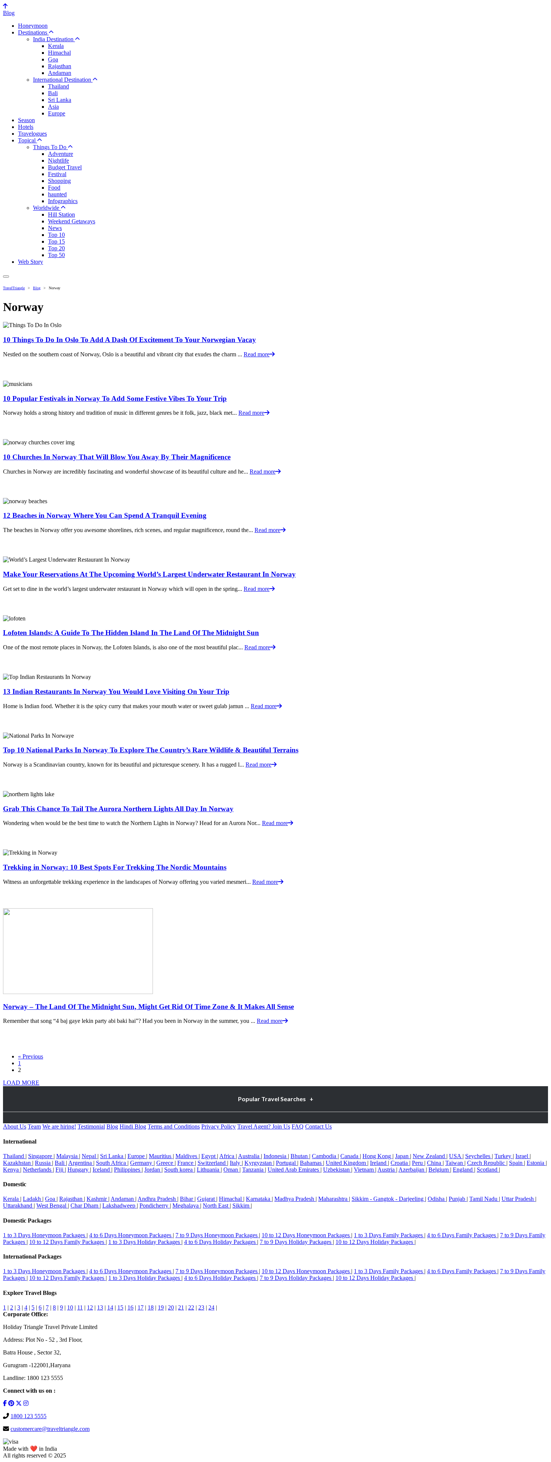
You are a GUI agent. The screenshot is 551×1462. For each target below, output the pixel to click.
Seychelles (478, 1156)
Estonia (536, 1163)
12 (90, 1307)
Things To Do (50, 147)
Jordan (153, 1169)
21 (181, 1307)
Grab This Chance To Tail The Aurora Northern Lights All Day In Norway (118, 809)
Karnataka (259, 1199)
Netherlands (38, 1169)
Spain (516, 1163)
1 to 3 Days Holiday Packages (144, 1242)
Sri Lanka (59, 100)
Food (54, 187)
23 (201, 1307)
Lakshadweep (119, 1205)
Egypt (209, 1156)
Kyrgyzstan (258, 1163)
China (435, 1163)
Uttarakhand (18, 1205)
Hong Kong (377, 1156)
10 (70, 1307)
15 (120, 1307)
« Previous (30, 1056)
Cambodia (325, 1156)
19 (161, 1307)
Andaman (59, 73)
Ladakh (32, 1199)
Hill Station (61, 214)
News (55, 228)
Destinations (33, 32)
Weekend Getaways (71, 221)
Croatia (400, 1163)
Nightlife (58, 160)
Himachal (59, 52)
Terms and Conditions (174, 1126)
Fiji (60, 1169)
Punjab (458, 1199)
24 (211, 1307)
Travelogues (32, 133)
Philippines (128, 1169)
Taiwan (454, 1163)
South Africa (111, 1163)
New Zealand (429, 1156)
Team (34, 1126)
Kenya (11, 1169)
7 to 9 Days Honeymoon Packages (217, 1235)
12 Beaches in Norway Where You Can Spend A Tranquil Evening (105, 515)
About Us (14, 1126)
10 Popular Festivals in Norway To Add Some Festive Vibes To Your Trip (115, 398)
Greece (165, 1163)
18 (151, 1307)
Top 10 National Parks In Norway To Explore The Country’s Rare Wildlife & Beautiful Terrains (150, 750)
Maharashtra (333, 1199)
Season (26, 120)
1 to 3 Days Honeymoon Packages (45, 1235)
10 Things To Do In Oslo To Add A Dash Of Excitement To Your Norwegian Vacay (129, 340)
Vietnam (364, 1169)
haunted (57, 194)
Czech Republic (486, 1163)
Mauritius (161, 1156)
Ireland (379, 1163)
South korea (179, 1169)
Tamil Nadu (484, 1199)
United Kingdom (346, 1163)
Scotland (488, 1169)
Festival (57, 174)
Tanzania (253, 1169)
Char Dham (85, 1205)
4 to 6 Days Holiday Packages (220, 1242)
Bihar (187, 1199)
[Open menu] (6, 276)
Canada (350, 1156)
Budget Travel (65, 167)
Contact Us (318, 1126)
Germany (142, 1163)
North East (216, 1205)
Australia (249, 1156)
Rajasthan (59, 66)
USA (456, 1156)
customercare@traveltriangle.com (50, 1429)
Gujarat (206, 1199)
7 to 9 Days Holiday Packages (296, 1242)
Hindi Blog (133, 1126)
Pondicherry (154, 1205)
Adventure (60, 154)
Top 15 (56, 241)
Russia (43, 1163)
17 (141, 1307)
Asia (53, 106)
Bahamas (311, 1163)
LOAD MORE (21, 1082)
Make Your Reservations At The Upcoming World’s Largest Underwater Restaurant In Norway (149, 574)
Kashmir (97, 1199)
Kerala (56, 46)
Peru (418, 1163)
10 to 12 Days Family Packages (67, 1242)
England (463, 1169)
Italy (236, 1163)
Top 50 (56, 255)
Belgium (439, 1169)
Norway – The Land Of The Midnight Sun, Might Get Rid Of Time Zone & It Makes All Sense (148, 1007)
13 (100, 1307)
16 (130, 1307)
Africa (227, 1156)
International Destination (63, 79)
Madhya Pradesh (295, 1199)
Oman (231, 1169)
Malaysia (67, 1156)
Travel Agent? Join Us (263, 1126)
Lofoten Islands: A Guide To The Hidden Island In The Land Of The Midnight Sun (131, 633)
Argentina (80, 1163)
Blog (9, 13)
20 (171, 1307)
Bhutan (299, 1156)
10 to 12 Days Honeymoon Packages (306, 1235)
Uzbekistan (337, 1169)
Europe (56, 113)
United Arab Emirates (294, 1169)
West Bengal (52, 1205)
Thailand (58, 86)
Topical (27, 140)
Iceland (102, 1169)
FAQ (298, 1126)
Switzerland (212, 1163)
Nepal (89, 1156)
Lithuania (209, 1169)
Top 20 (56, 248)
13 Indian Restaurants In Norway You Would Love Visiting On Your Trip (116, 691)
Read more (257, 354)
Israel (522, 1156)
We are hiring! (59, 1126)
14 (110, 1307)
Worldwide (47, 208)
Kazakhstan (17, 1163)
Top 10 (56, 235)
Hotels (25, 127)
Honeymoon (33, 25)
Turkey (503, 1156)
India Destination (54, 39)
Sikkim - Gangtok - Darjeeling (388, 1199)
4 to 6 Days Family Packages (462, 1235)
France (186, 1163)
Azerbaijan (412, 1169)
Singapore (41, 1156)
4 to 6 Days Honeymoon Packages (131, 1235)
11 (80, 1307)
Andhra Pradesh (157, 1199)
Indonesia (276, 1156)
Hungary (78, 1169)
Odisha (437, 1199)
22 (191, 1307)
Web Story (30, 262)
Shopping (59, 181)
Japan (402, 1156)
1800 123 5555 (28, 1416)
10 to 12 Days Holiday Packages (375, 1242)
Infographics (63, 201)
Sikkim (241, 1205)
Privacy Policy (218, 1126)
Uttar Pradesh (518, 1199)
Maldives (187, 1156)
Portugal (286, 1163)
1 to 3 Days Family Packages (389, 1235)
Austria (386, 1169)
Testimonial (91, 1126)
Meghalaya (186, 1205)
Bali (53, 93)
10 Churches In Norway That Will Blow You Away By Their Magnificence (117, 457)
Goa (53, 59)
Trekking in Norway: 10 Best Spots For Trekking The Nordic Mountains (114, 867)
